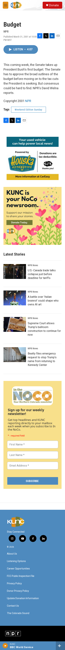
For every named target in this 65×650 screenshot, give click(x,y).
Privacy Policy (14, 583)
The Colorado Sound (18, 613)
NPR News (33, 265)
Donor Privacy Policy (18, 591)
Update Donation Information (23, 598)
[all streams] (60, 645)
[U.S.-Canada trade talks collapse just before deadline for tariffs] (14, 271)
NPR (28, 101)
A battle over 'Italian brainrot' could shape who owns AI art (43, 300)
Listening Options (16, 561)
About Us (12, 553)
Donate (54, 5)
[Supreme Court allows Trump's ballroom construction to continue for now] (14, 324)
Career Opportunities (18, 568)
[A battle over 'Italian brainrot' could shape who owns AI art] (14, 298)
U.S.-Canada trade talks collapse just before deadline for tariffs (42, 274)
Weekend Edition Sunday (28, 109)
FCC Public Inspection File (20, 576)
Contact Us (13, 606)
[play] (5, 645)
